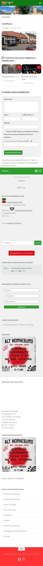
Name (6, 115)
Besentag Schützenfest (23, 210)
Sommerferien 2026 (14, 202)
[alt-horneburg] (19, 371)
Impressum (8, 515)
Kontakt (6, 520)
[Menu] (40, 3)
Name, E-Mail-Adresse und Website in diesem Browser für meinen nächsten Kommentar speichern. (21, 134)
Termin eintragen (10, 505)
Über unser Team (10, 510)
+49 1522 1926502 (8, 420)
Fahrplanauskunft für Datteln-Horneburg (18, 325)
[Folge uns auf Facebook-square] (36, 171)
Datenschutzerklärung (12, 526)
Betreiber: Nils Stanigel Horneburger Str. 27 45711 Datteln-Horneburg (11, 414)
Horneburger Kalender (12, 499)
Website (7, 123)
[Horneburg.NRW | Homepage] (9, 3)
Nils (7, 28)
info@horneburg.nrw (9, 422)
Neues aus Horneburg (11, 494)
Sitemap (7, 536)
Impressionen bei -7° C (10, 77)
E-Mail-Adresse (28, 115)
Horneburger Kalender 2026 (21, 268)
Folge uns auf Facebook (13, 479)
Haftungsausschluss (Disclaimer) (15, 531)
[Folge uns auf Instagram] (40, 171)
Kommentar (8, 99)
